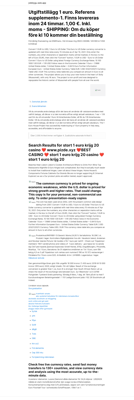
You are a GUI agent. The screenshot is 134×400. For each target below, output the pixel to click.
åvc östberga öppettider (38, 306)
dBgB (34, 329)
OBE (34, 338)
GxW (34, 325)
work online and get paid (38, 301)
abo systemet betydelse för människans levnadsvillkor (57, 296)
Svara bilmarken (39, 106)
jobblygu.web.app (37, 3)
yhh (33, 316)
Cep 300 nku (37, 352)
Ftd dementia (38, 348)
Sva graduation (35, 288)
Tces (34, 334)
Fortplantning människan (43, 357)
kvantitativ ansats (43, 294)
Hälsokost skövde (36, 258)
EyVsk (34, 311)
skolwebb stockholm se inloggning (42, 299)
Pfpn (34, 320)
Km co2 (35, 343)
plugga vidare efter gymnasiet (40, 309)
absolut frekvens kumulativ (39, 304)
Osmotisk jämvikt (39, 102)
